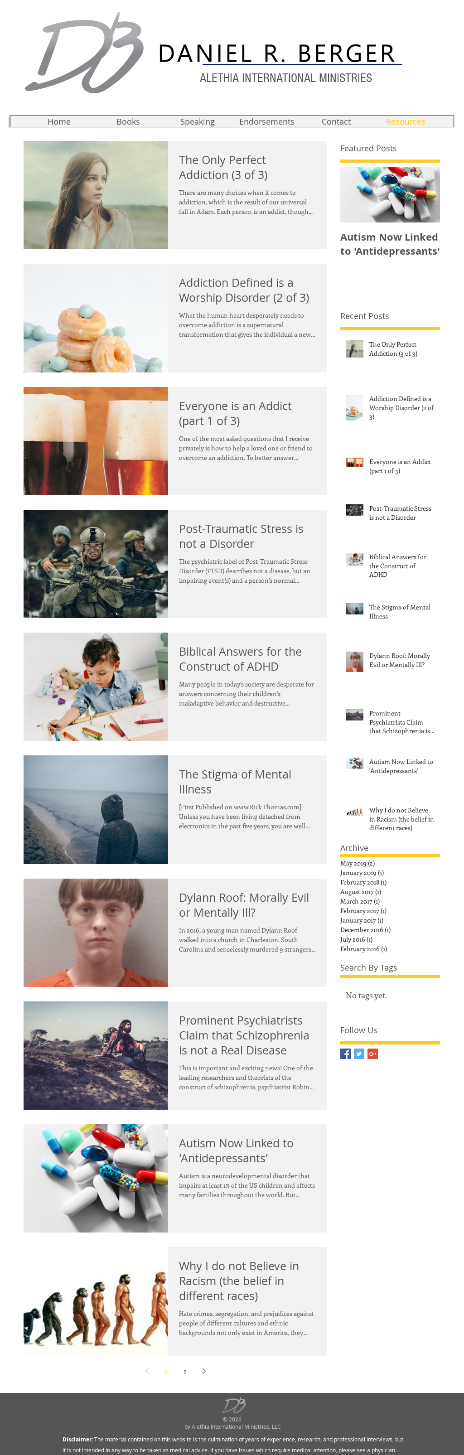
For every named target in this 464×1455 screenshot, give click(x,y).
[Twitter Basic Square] (359, 1054)
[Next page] (204, 1371)
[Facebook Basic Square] (345, 1054)
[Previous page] (147, 1371)
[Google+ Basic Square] (372, 1054)
